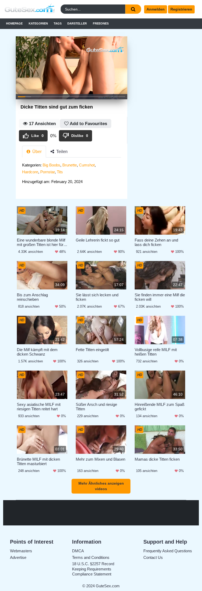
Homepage (14, 23)
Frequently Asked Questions (167, 551)
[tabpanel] (71, 175)
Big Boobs (51, 165)
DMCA (78, 551)
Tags (58, 23)
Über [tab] (36, 151)
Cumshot (87, 165)
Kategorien (38, 23)
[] (133, 9)
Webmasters (21, 551)
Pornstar (47, 172)
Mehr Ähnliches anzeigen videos (101, 486)
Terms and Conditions (90, 557)
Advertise (18, 557)
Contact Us (153, 557)
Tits (60, 172)
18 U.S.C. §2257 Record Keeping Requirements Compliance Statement (93, 569)
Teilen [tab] (61, 151)
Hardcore (30, 172)
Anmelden (156, 9)
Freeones (101, 23)
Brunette (69, 165)
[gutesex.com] (27, 9)
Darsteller (77, 23)
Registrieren (181, 9)
